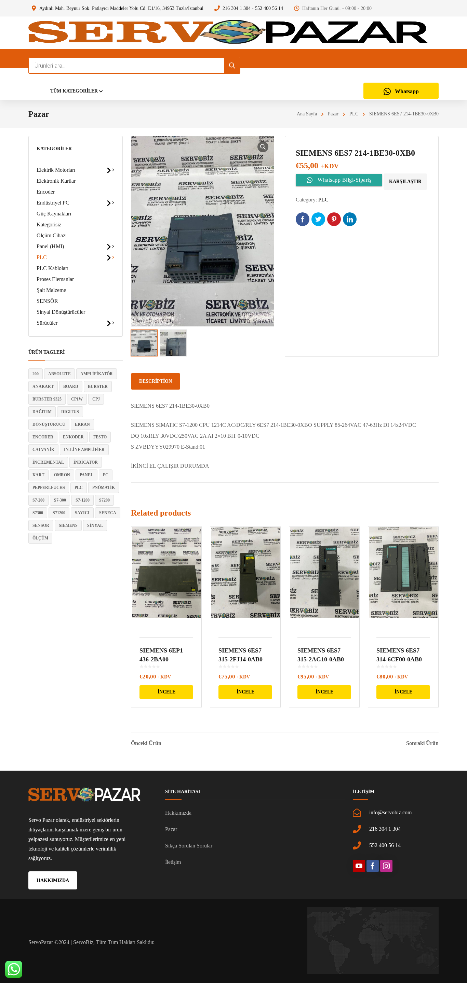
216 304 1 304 (237, 8)
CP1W (77, 399)
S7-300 (60, 500)
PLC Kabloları (52, 268)
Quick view (166, 577)
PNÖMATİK (103, 487)
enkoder (73, 437)
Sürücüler (47, 323)
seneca (107, 512)
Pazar (333, 113)
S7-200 (38, 500)
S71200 (59, 512)
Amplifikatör (96, 373)
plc (79, 487)
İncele (166, 691)
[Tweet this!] (318, 219)
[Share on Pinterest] (334, 219)
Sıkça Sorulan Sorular (188, 845)
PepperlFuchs (48, 487)
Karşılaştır (405, 181)
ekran (82, 424)
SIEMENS (68, 525)
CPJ (96, 399)
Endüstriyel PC (53, 203)
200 (35, 373)
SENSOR (40, 525)
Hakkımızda (178, 813)
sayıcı (82, 512)
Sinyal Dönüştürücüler (61, 312)
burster (98, 386)
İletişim (173, 862)
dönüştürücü (48, 424)
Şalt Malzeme (51, 290)
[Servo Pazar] (228, 32)
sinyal (95, 525)
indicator (86, 462)
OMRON (62, 475)
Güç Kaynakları (54, 213)
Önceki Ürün (146, 743)
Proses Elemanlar (55, 279)
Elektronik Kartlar (56, 181)
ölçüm (40, 538)
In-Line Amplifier (84, 449)
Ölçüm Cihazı (52, 235)
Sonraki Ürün (422, 743)
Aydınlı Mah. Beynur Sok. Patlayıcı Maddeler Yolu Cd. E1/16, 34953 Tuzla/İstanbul (121, 8)
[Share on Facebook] (302, 219)
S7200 (104, 500)
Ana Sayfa (307, 113)
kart (38, 475)
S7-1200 (83, 500)
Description (155, 381)
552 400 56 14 (269, 8)
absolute (59, 373)
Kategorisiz (49, 224)
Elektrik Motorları (56, 170)
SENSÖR (47, 301)
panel (86, 475)
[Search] (232, 65)
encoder (42, 437)
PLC (353, 113)
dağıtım (42, 411)
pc (105, 475)
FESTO (100, 437)
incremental (48, 462)
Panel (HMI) (50, 246)
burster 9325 (47, 399)
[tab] (155, 381)
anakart (43, 386)
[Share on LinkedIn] (350, 219)
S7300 (37, 512)
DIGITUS (70, 411)
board (70, 386)
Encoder (46, 192)
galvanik (43, 449)
